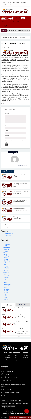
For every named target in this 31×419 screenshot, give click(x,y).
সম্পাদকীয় (5, 296)
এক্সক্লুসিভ (11, 37)
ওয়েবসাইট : (7, 136)
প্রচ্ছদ (4, 18)
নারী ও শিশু (5, 271)
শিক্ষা (4, 294)
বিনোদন (24, 22)
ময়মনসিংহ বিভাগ (7, 284)
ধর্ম (4, 269)
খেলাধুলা (18, 22)
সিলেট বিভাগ (6, 299)
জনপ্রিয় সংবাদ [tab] (22, 305)
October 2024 (7, 235)
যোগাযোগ (21, 400)
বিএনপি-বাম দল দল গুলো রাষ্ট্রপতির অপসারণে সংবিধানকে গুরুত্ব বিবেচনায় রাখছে (21, 185)
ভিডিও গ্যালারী (11, 407)
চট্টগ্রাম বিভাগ (6, 261)
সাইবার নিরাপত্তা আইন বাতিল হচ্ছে (22, 308)
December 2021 (8, 237)
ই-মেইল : (7, 131)
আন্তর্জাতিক (21, 18)
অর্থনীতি (5, 246)
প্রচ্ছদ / (5, 37)
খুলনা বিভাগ (6, 256)
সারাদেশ (15, 18)
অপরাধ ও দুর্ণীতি (11, 22)
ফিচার (4, 274)
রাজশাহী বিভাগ (6, 289)
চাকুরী (4, 262)
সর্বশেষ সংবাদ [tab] (8, 305)
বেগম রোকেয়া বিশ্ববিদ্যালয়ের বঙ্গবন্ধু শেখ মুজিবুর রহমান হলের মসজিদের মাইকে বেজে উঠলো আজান (22, 331)
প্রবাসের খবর (6, 272)
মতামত (5, 282)
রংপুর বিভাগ (6, 286)
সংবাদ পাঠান (11, 403)
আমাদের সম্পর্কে (5, 400)
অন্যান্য (11, 26)
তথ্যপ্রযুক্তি (5, 26)
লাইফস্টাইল (6, 291)
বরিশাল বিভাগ (6, 277)
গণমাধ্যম (5, 259)
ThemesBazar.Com (22, 413)
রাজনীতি (3, 22)
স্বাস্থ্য (4, 301)
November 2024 (8, 233)
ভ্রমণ (4, 281)
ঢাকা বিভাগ (5, 266)
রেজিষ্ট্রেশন (4, 407)
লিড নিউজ (22, 37)
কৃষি (4, 253)
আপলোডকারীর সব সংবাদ (22, 165)
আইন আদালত (6, 248)
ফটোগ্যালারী (18, 403)
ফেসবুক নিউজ (6, 276)
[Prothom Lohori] (15, 11)
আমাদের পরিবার (13, 400)
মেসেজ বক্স (7, 113)
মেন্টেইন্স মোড (25, 403)
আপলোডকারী (4, 403)
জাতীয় (9, 18)
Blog (4, 243)
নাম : (6, 125)
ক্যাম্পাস (5, 254)
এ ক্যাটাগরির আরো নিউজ (7, 171)
